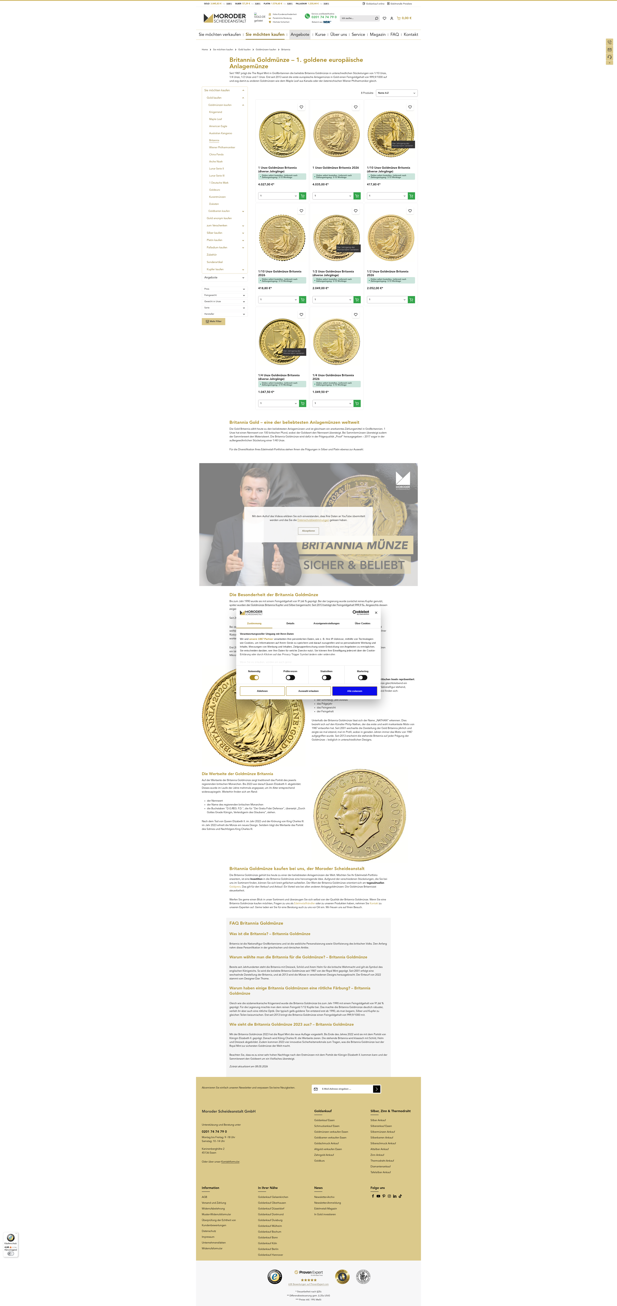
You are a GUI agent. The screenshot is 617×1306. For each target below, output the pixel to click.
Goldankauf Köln (267, 1243)
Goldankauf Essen (324, 1120)
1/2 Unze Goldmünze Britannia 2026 (387, 273)
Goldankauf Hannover (270, 1255)
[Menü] (16, 1234)
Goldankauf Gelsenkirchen (273, 1197)
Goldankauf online (375, 4)
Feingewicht (210, 295)
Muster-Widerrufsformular (216, 1214)
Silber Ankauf (378, 1120)
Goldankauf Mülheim (270, 1226)
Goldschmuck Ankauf (326, 1143)
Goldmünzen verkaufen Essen (331, 1132)
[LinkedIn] (395, 1197)
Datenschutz (209, 1231)
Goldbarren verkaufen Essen (330, 1138)
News (318, 1188)
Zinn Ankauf (377, 1155)
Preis (206, 289)
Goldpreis (235, 887)
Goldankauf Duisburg (270, 1220)
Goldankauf (323, 1111)
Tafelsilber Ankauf (381, 1172)
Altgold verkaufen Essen (328, 1149)
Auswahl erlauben (308, 691)
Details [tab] (290, 623)
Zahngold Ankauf (324, 1155)
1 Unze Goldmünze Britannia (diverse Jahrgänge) (277, 169)
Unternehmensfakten (214, 1243)
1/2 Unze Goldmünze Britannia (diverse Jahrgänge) (333, 273)
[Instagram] (390, 1197)
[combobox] (357, 18)
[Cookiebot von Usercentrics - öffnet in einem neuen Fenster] (355, 612)
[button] (243, 90)
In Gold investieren (325, 1214)
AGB (204, 1197)
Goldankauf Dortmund (271, 1214)
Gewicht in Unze (212, 301)
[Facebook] (373, 1197)
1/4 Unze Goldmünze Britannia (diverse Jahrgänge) (279, 377)
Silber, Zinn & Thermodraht (391, 1111)
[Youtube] (379, 1197)
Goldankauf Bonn (268, 1237)
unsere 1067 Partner (261, 639)
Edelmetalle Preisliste (401, 4)
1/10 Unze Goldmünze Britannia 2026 (279, 273)
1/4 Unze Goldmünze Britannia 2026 (333, 377)
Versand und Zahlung (214, 1203)
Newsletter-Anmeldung (327, 1203)
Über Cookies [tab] (362, 623)
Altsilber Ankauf (380, 1149)
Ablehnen (262, 691)
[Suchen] (376, 18)
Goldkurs (319, 1161)
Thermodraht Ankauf (382, 1161)
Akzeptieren (308, 531)
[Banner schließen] (376, 613)
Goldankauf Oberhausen (272, 1203)
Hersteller (209, 314)
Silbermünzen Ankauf (383, 1132)
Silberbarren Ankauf (382, 1138)
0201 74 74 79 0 (324, 17)
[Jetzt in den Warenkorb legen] (302, 196)
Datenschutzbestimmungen (313, 520)
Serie (207, 308)
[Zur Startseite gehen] (225, 18)
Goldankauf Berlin (268, 1249)
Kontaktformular (230, 1162)
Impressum (208, 1237)
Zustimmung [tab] (254, 623)
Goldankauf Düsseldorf (271, 1209)
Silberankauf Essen (381, 1126)
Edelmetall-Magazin (325, 1209)
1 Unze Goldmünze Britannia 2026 (336, 167)
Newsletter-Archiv (324, 1197)
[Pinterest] (384, 1197)
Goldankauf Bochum (269, 1232)
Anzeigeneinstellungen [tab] (326, 623)
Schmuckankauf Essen (327, 1126)
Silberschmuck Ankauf (383, 1143)
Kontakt (374, 903)
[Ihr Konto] (391, 18)
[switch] (290, 677)
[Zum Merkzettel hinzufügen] (301, 107)
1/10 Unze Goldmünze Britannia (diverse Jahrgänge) (388, 169)
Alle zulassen (354, 691)
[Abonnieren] (376, 1089)
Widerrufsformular (212, 1248)
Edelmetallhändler (304, 903)
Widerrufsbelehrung (213, 1209)
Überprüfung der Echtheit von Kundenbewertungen (219, 1223)
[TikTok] (400, 1197)
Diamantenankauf (381, 1166)
